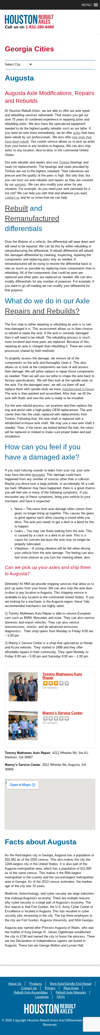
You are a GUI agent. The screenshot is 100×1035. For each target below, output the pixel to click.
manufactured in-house (78, 389)
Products (35, 984)
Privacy (50, 988)
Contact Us (29, 988)
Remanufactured (32, 218)
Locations (42, 997)
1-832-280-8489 (39, 27)
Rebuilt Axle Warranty (71, 992)
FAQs (61, 997)
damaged (38, 475)
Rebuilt (16, 208)
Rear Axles (71, 988)
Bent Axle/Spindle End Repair (71, 984)
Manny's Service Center (62, 713)
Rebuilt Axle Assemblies (31, 992)
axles (77, 133)
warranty (20, 184)
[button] (87, 5)
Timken (64, 162)
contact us (12, 197)
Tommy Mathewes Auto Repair (62, 676)
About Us (14, 984)
